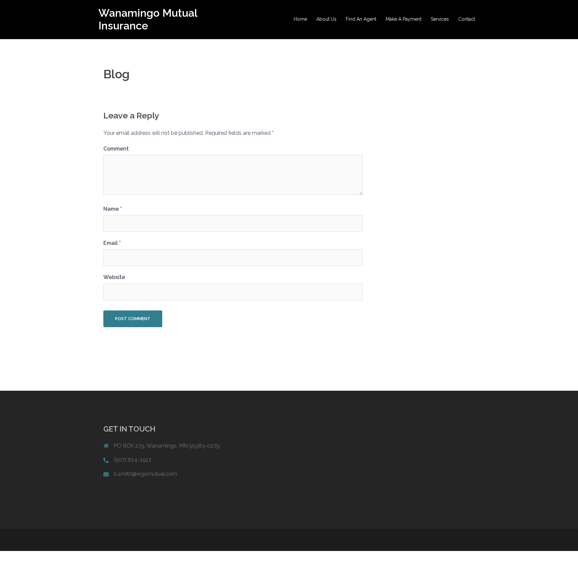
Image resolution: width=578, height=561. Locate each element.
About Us (326, 19)
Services (440, 19)
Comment (116, 149)
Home (300, 19)
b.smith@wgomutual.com (145, 474)
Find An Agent (361, 19)
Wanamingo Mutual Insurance (147, 19)
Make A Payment (403, 19)
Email (112, 243)
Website (114, 277)
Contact (466, 19)
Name (112, 209)
